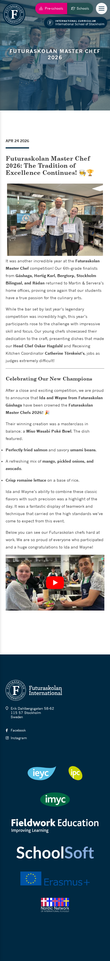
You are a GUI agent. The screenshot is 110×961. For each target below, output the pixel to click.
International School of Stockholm (79, 23)
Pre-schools (54, 8)
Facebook (18, 730)
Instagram (19, 738)
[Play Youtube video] (55, 583)
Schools (83, 8)
